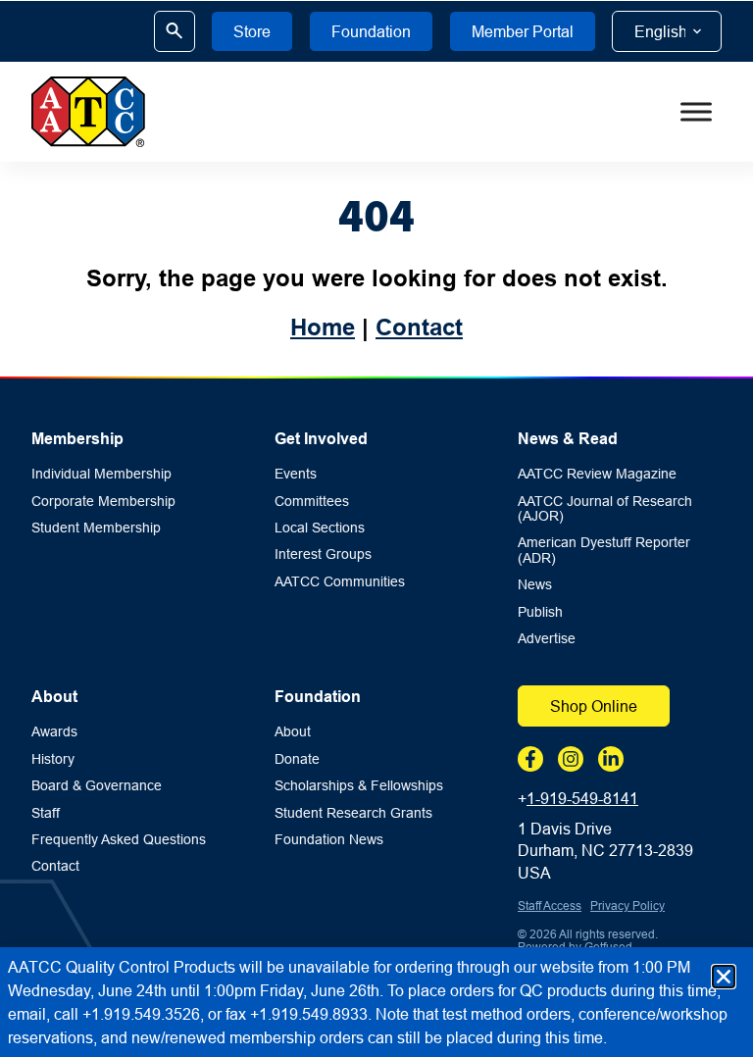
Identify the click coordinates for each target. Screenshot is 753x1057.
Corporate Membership (103, 501)
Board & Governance (96, 786)
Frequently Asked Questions (118, 839)
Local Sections (320, 528)
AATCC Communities (340, 582)
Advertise (547, 638)
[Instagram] (570, 759)
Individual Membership (101, 474)
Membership (77, 438)
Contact (419, 327)
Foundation (318, 696)
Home (322, 327)
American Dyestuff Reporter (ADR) (604, 550)
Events (296, 474)
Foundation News (329, 839)
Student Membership (96, 528)
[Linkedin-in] (611, 759)
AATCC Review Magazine (597, 474)
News (535, 585)
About (54, 696)
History (53, 759)
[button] (723, 976)
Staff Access (549, 905)
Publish (540, 612)
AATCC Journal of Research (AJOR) (605, 509)
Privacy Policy (627, 905)
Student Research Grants (353, 813)
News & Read (568, 438)
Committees (312, 501)
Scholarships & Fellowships (359, 786)
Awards (54, 732)
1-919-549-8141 (582, 798)
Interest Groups (323, 554)
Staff (45, 813)
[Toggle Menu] (696, 111)
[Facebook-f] (530, 759)
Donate (297, 759)
